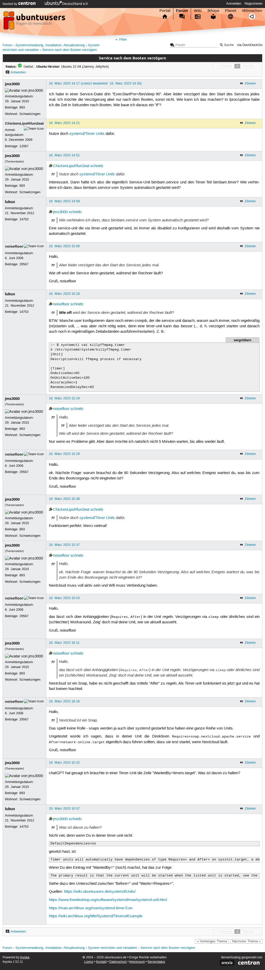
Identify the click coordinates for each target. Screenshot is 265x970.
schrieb (96, 166)
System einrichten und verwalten (112, 948)
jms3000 (12, 84)
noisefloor (14, 246)
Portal (164, 10)
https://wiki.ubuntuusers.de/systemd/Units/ (100, 891)
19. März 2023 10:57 (64, 808)
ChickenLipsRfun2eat (24, 123)
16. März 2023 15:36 (64, 499)
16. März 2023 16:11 (64, 643)
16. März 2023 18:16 (64, 701)
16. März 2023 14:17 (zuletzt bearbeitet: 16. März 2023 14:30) (95, 83)
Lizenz (88, 962)
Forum (182, 10)
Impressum (137, 962)
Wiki (198, 10)
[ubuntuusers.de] (35, 22)
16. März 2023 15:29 (64, 454)
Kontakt (101, 962)
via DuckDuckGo (249, 45)
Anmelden (233, 4)
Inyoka (25, 957)
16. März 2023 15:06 (64, 246)
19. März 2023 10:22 (64, 763)
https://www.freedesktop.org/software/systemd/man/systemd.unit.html (108, 900)
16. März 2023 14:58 (64, 201)
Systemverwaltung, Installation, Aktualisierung (50, 45)
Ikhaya (213, 10)
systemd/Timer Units (87, 133)
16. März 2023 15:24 (64, 398)
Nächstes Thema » (246, 941)
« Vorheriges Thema (212, 941)
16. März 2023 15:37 (64, 545)
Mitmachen (252, 10)
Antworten (18, 72)
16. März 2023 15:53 (64, 598)
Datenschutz (118, 962)
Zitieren (250, 83)
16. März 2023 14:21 (64, 123)
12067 (23, 146)
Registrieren (253, 4)
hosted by (10, 4)
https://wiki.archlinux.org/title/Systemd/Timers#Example (95, 916)
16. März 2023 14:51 (64, 155)
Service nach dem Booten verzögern (69, 50)
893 (22, 107)
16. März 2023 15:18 (64, 294)
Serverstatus (156, 962)
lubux (10, 201)
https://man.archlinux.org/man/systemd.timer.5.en (90, 908)
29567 (23, 264)
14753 (23, 219)
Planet (230, 10)
